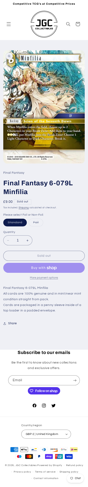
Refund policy (74, 465)
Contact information (46, 478)
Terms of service (45, 472)
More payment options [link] (44, 277)
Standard (17, 223)
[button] (8, 24)
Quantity (9, 232)
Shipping (24, 207)
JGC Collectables (26, 465)
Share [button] (12, 323)
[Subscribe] (75, 380)
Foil (38, 223)
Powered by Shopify (49, 465)
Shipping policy (69, 472)
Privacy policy (22, 472)
